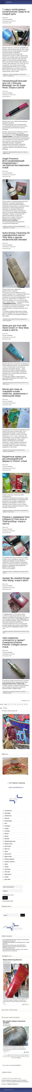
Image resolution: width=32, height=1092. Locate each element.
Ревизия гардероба (9, 859)
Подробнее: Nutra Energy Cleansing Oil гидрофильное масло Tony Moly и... (15, 320)
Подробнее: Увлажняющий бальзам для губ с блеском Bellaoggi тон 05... (15, 152)
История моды (8, 820)
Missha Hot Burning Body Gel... (13, 960)
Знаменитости (8, 815)
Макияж (6, 836)
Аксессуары (7, 813)
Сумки (6, 864)
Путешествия (8, 853)
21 (25, 1056)
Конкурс (7, 828)
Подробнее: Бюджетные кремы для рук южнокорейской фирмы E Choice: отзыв (15, 511)
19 (20, 1056)
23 (12, 1057)
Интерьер (7, 818)
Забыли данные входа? (7, 901)
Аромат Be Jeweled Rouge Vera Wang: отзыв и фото (16, 579)
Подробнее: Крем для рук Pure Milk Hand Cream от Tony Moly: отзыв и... (15, 383)
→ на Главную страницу (16, 783)
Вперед (18, 1057)
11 (19, 704)
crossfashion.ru (8, 810)
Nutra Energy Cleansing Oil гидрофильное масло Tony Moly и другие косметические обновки (16, 236)
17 (16, 1056)
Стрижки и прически (10, 861)
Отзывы (7, 876)
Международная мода (10, 841)
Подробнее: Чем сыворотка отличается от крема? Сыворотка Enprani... (14, 692)
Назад (5, 704)
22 (28, 1056)
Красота (7, 833)
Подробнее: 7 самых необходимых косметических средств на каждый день (14, 75)
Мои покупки (8, 846)
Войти (5, 898)
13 (24, 704)
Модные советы (8, 843)
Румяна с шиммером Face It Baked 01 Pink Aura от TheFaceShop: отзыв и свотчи (16, 520)
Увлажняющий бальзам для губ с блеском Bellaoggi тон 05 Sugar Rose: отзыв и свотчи (14, 84)
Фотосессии (7, 869)
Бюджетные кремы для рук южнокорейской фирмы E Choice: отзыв (14, 458)
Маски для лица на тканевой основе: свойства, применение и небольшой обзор (15, 392)
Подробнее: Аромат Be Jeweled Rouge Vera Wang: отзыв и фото (16, 632)
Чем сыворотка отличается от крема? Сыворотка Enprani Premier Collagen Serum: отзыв (15, 642)
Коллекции (7, 825)
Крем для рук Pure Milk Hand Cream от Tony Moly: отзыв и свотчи (15, 327)
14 (26, 704)
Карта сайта (7, 879)
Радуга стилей (8, 856)
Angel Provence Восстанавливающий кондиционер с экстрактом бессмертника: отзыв (16, 163)
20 (23, 1056)
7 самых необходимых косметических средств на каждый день (16, 11)
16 (13, 1056)
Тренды (6, 866)
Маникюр (7, 838)
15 (11, 1056)
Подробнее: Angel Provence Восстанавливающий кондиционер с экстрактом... (14, 227)
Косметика (9, 19)
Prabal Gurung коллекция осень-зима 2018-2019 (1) (14, 945)
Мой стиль (7, 848)
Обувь (6, 851)
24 (14, 1057)
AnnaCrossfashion (6, 962)
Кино (6, 823)
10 (25, 1054)
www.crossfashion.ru (16, 787)
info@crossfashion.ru (12, 1084)
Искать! (22, 915)
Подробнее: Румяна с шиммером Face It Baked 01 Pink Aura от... (15, 572)
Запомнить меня (9, 895)
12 (22, 704)
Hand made (7, 871)
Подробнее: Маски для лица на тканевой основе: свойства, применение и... (14, 450)
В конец (5, 708)
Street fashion (8, 874)
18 (18, 1056)
